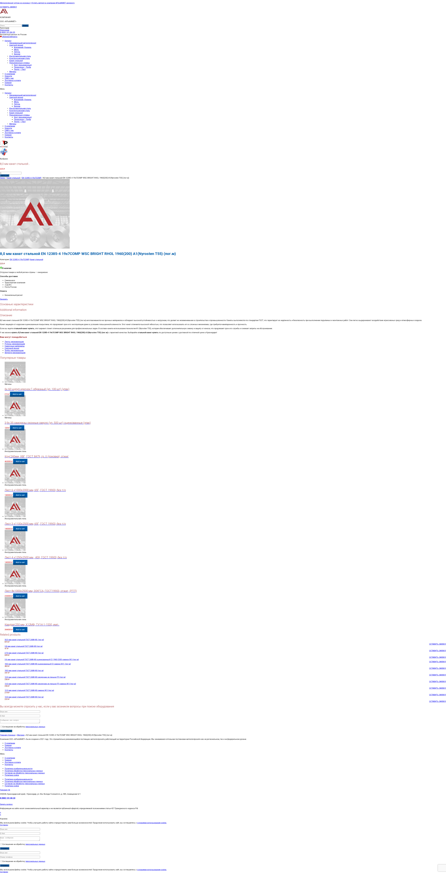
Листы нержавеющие (14, 342)
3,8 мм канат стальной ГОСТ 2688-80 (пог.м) (24, 646)
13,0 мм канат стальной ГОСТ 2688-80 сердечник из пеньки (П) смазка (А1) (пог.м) (40, 684)
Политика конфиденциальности (18, 769)
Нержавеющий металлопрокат (22, 43)
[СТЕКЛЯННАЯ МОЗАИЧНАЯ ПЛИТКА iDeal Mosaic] (4, 13)
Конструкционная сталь (19, 58)
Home (2, 178)
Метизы (12, 72)
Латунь (17, 52)
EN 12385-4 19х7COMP (31, 178)
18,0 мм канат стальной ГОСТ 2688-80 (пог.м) (24, 670)
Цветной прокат (16, 45)
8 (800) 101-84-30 (7, 798)
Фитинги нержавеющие (15, 353)
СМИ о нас (9, 78)
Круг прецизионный (22, 65)
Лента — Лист (20, 69)
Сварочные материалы (15, 346)
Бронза (17, 54)
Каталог (8, 41)
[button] (8, 7)
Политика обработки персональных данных (24, 771)
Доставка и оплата (13, 80)
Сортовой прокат (12, 348)
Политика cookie (12, 775)
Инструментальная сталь (20, 56)
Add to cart (4, 175)
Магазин (20, 735)
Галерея (8, 83)
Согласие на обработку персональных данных (25, 773)
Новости (8, 76)
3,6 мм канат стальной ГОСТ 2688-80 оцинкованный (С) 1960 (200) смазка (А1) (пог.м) (42, 659)
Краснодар (4, 30)
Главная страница (7, 735)
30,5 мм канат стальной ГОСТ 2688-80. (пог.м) (24, 640)
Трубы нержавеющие (14, 350)
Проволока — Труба (22, 67)
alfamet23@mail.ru (9, 37)
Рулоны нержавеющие (15, 344)
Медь (16, 50)
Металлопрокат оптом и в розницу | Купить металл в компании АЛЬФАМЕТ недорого (37, 3)
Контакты (9, 85)
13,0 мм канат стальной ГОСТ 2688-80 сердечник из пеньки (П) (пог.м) (35, 677)
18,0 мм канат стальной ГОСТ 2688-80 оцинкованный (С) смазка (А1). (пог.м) (38, 664)
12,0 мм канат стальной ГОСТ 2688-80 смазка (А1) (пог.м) (29, 690)
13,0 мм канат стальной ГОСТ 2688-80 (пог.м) (24, 697)
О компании (10, 74)
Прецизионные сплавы (19, 63)
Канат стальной (16, 61)
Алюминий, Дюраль (22, 47)
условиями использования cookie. (152, 823)
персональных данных (35, 727)
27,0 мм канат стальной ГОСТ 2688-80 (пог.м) (24, 653)
